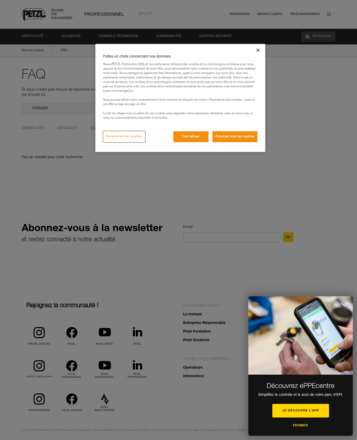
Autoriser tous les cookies (235, 136)
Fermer (300, 425)
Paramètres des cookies (124, 136)
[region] (180, 98)
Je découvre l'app (300, 410)
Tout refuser (191, 136)
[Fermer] (258, 50)
